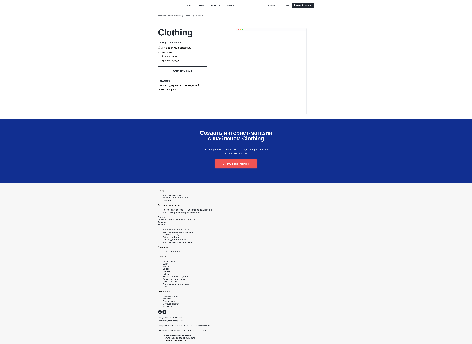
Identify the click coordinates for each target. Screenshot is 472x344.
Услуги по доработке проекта (178, 232)
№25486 (177, 330)
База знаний (169, 261)
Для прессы (169, 301)
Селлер (167, 200)
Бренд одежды (169, 56)
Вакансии (168, 306)
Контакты (167, 299)
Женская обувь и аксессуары (176, 48)
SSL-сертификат (171, 237)
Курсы (166, 274)
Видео (166, 269)
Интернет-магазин (172, 195)
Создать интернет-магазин (236, 164)
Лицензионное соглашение (177, 335)
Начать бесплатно (303, 5)
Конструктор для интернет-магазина (181, 212)
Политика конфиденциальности (179, 338)
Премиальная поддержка (176, 284)
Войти (286, 5)
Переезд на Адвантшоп (175, 239)
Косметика (166, 52)
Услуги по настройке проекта (178, 229)
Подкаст (167, 271)
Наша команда (170, 296)
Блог (165, 264)
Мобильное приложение (175, 197)
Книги (166, 266)
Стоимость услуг (171, 234)
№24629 (177, 326)
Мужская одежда (170, 60)
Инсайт (166, 286)
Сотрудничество (171, 304)
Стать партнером (171, 251)
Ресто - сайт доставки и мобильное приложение (187, 210)
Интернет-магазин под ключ (177, 242)
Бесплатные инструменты (176, 276)
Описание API (170, 281)
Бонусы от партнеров (174, 279)
